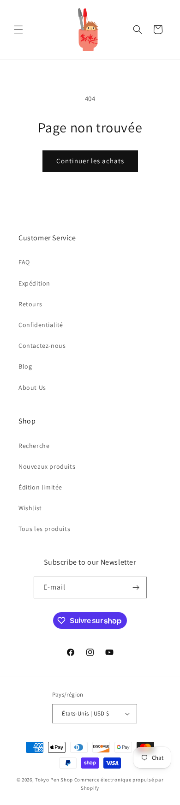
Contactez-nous (42, 345)
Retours (30, 304)
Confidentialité (40, 325)
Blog (25, 366)
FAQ (24, 262)
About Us (32, 387)
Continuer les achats (90, 160)
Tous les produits (44, 529)
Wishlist (30, 508)
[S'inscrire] (136, 587)
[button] (18, 29)
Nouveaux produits (46, 466)
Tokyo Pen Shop (54, 779)
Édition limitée (40, 487)
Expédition (34, 283)
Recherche (33, 445)
